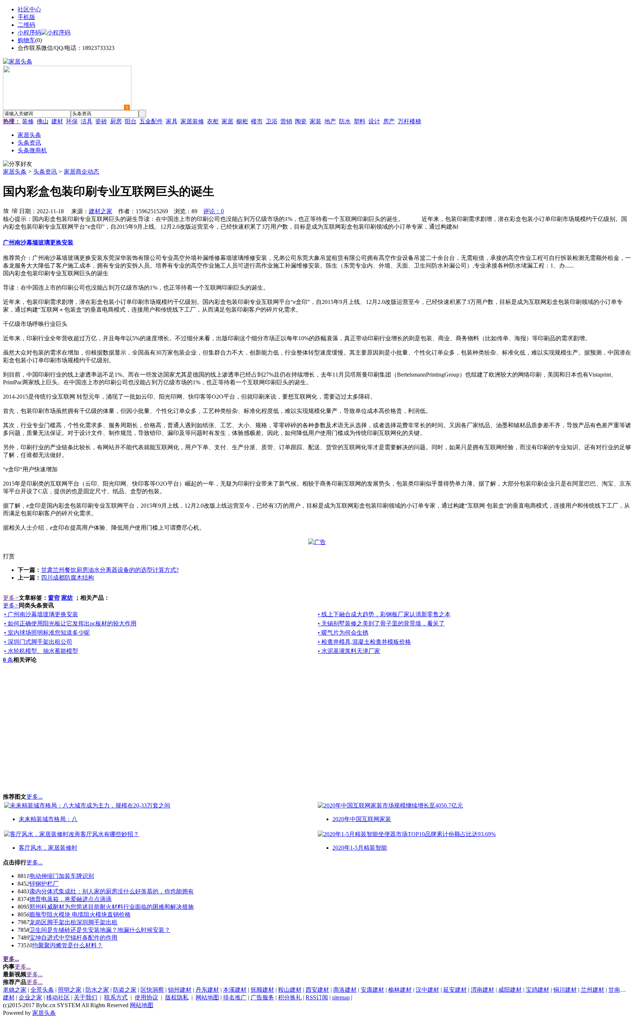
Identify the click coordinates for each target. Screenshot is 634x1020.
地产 (330, 121)
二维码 (26, 25)
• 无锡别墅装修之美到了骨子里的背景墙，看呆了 (381, 623)
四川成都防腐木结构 (67, 577)
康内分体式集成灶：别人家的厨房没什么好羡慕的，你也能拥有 (111, 891)
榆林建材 (400, 990)
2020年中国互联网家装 (361, 819)
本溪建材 (235, 990)
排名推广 (235, 997)
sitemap (341, 997)
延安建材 (455, 990)
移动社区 (58, 997)
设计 (374, 121)
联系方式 (116, 997)
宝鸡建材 (537, 990)
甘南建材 (620, 990)
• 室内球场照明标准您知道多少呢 (47, 632)
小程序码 (29, 32)
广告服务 (262, 997)
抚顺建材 (262, 990)
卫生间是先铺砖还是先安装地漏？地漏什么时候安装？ (99, 930)
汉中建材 (427, 990)
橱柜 (242, 121)
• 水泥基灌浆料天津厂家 (349, 651)
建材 (57, 121)
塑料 (359, 121)
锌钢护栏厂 (44, 884)
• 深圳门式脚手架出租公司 (38, 642)
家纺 (67, 598)
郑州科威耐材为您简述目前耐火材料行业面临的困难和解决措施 (111, 907)
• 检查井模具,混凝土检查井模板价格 (364, 642)
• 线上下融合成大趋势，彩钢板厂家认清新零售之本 (384, 614)
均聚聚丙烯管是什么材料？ (67, 945)
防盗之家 (124, 990)
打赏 (9, 556)
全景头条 (42, 990)
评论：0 (213, 211)
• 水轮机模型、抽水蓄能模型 (41, 651)
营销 (286, 121)
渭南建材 (482, 990)
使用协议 (146, 997)
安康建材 (372, 990)
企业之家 (30, 997)
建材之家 (100, 211)
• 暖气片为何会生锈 (343, 632)
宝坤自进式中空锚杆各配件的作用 (73, 937)
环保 (72, 121)
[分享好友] (17, 164)
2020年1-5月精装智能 (359, 848)
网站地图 (207, 997)
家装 (315, 121)
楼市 (257, 121)
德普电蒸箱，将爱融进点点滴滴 (70, 899)
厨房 (116, 121)
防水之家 (97, 990)
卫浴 (271, 121)
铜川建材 (565, 990)
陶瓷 (301, 121)
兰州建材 (592, 990)
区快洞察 (152, 990)
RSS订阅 (317, 997)
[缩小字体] (15, 210)
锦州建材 (180, 990)
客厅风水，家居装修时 (48, 848)
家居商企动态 (81, 171)
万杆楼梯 (409, 121)
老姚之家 (14, 990)
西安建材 (317, 990)
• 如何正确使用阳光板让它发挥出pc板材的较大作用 (70, 623)
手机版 (26, 17)
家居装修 (192, 121)
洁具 (86, 121)
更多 (11, 598)
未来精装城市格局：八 (48, 819)
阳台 (130, 121)
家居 (227, 121)
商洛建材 (345, 990)
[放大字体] (6, 210)
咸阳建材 (510, 990)
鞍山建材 (290, 990)
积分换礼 (290, 997)
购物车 (26, 40)
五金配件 (151, 121)
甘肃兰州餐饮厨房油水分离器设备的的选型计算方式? (110, 570)
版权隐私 (177, 997)
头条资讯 (45, 171)
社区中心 (29, 9)
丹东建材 (207, 990)
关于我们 (85, 997)
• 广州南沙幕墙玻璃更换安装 (41, 614)
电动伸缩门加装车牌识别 (61, 876)
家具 (172, 121)
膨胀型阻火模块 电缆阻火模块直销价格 (80, 914)
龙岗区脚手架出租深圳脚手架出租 (73, 922)
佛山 (42, 121)
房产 (389, 121)
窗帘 (54, 598)
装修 (28, 121)
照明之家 (69, 990)
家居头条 (14, 171)
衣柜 (213, 121)
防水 (345, 121)
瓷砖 (101, 121)
